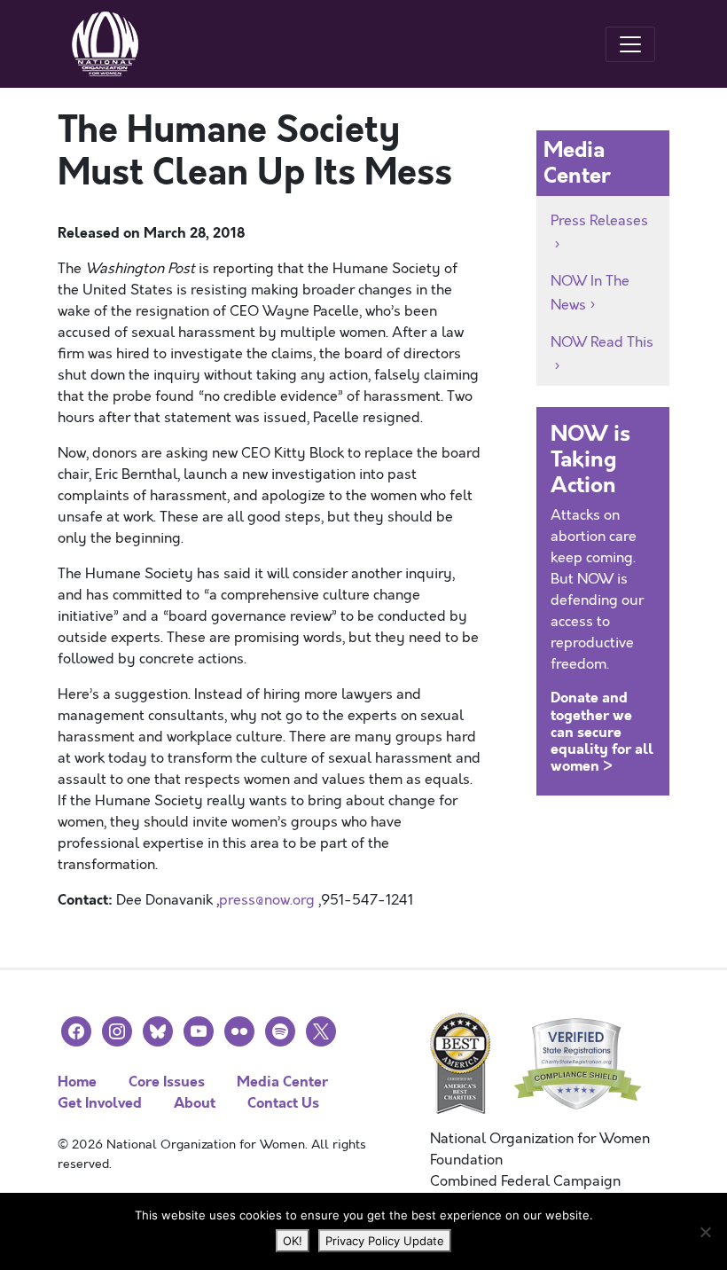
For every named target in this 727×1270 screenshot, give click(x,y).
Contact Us (283, 1103)
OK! (292, 1241)
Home (77, 1081)
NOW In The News (590, 293)
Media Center (282, 1081)
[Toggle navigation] (630, 44)
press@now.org (267, 900)
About (194, 1103)
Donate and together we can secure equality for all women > (602, 731)
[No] (705, 1232)
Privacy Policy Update (384, 1241)
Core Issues (167, 1081)
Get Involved (100, 1103)
